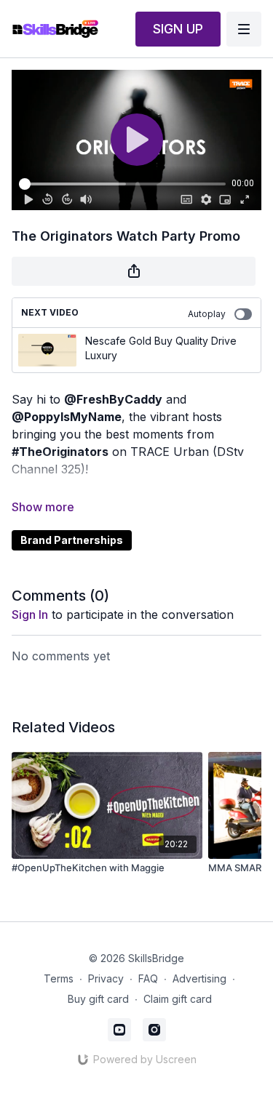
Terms (59, 978)
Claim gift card (177, 999)
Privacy (106, 978)
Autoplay (207, 313)
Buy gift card (98, 999)
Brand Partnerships (71, 540)
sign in (30, 614)
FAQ (148, 978)
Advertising (199, 978)
